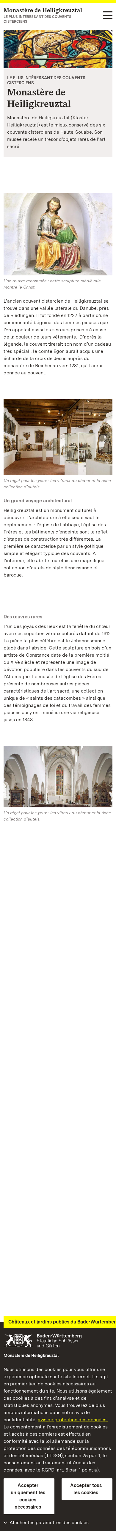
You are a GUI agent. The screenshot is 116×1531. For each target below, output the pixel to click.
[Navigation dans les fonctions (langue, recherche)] (107, 15)
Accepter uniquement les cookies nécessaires (28, 1496)
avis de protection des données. (73, 1419)
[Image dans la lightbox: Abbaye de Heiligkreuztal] (58, 234)
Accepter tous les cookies (86, 1489)
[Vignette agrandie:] (58, 778)
